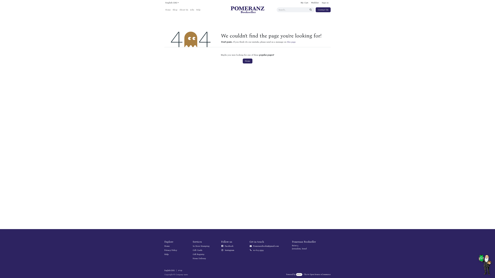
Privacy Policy (170, 250)
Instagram (229, 250)
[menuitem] (168, 9)
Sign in (325, 2)
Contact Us (323, 9)
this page (291, 42)
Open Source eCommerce (320, 274)
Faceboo (228, 246)
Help (166, 254)
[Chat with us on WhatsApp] (485, 265)
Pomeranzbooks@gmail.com (266, 246)
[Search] (311, 9)
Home (247, 61)
